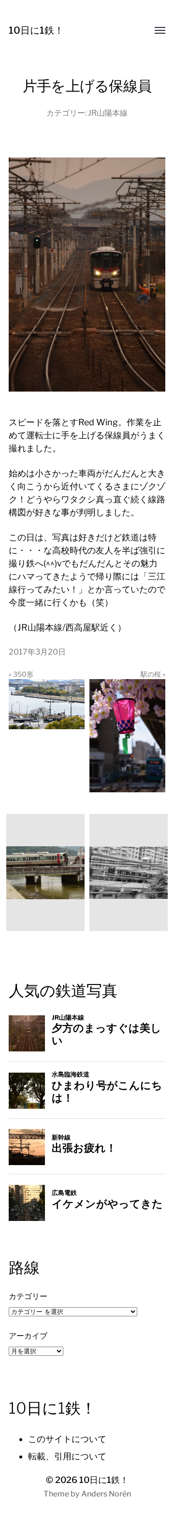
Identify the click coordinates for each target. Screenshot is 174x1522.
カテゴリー (28, 1296)
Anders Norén (106, 1493)
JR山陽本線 (108, 113)
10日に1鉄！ (36, 30)
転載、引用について (67, 1456)
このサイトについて (67, 1439)
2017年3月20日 (37, 651)
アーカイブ (28, 1335)
